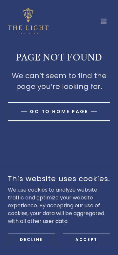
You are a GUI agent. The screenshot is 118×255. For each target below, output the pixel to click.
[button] (103, 20)
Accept (86, 239)
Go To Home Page (59, 111)
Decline (31, 239)
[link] (28, 21)
